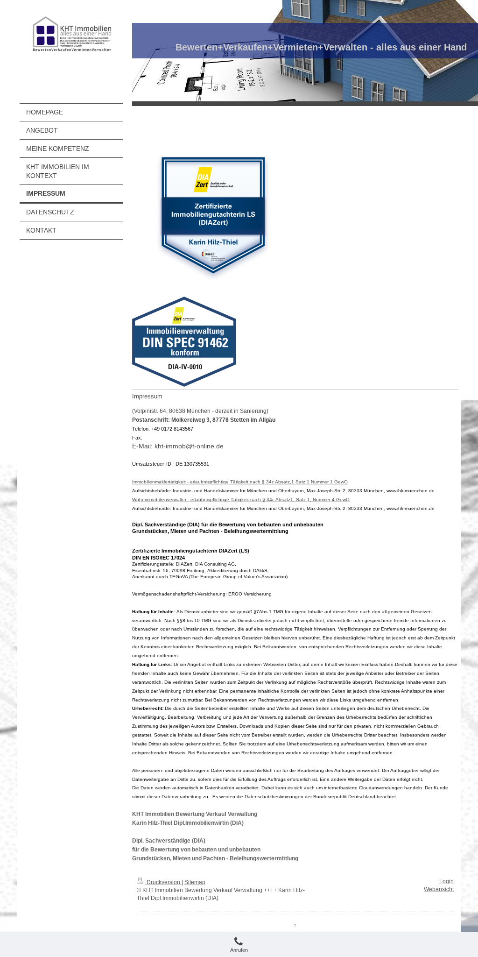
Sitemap (194, 882)
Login (446, 881)
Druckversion (163, 882)
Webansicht (439, 889)
